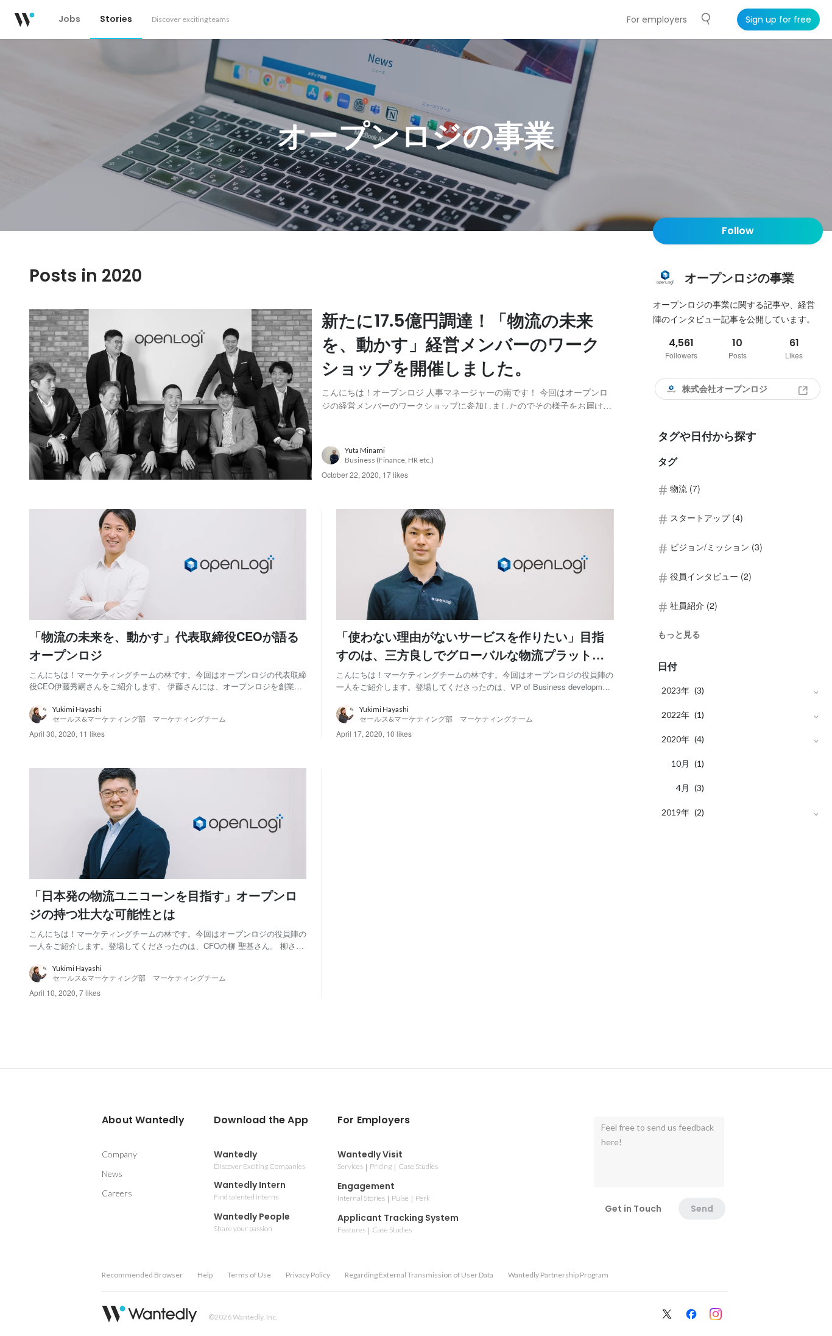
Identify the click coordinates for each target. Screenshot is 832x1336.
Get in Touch (633, 1209)
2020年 (675, 739)
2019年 (675, 812)
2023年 (675, 690)
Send (702, 1209)
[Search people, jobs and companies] (706, 19)
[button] (143, 1120)
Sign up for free (778, 19)
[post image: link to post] (170, 394)
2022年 (675, 714)
